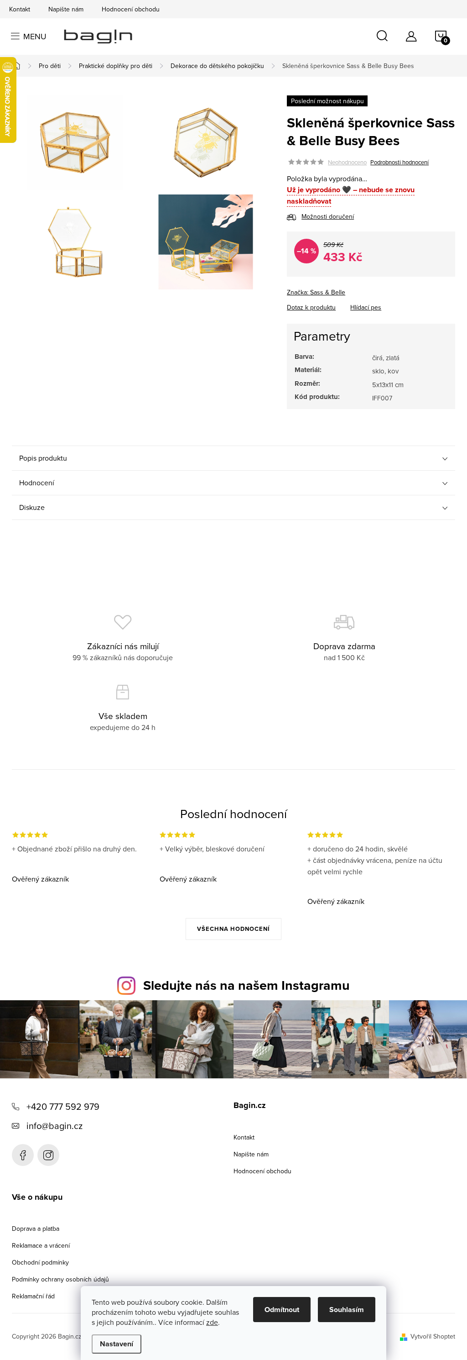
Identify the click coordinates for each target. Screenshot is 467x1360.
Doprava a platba (35, 1228)
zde (212, 1322)
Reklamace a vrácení (41, 1245)
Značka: (316, 292)
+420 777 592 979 (62, 1106)
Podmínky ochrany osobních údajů (60, 1279)
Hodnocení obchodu (131, 9)
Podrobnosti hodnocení (399, 162)
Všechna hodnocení (233, 928)
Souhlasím (346, 1309)
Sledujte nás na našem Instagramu (246, 985)
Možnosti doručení (327, 216)
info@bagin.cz (54, 1125)
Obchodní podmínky (40, 1262)
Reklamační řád (33, 1296)
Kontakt (19, 9)
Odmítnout (282, 1309)
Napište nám (65, 9)
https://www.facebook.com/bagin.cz (23, 1155)
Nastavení (116, 1344)
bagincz (48, 1155)
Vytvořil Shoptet (432, 1336)
